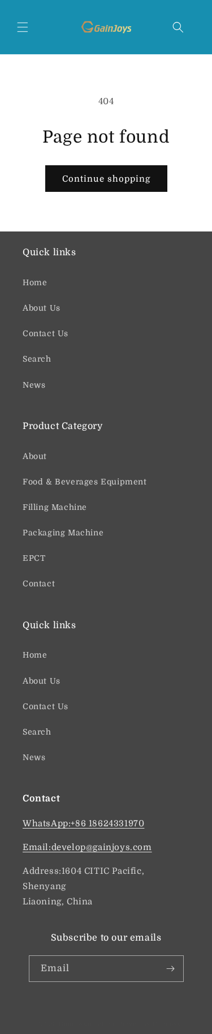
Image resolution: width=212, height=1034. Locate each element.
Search (37, 358)
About (35, 456)
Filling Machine (55, 507)
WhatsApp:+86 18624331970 (83, 823)
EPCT (34, 558)
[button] (22, 27)
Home (35, 282)
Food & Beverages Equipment (85, 481)
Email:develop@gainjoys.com (87, 847)
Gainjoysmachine (87, 1024)
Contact (39, 583)
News (34, 384)
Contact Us (45, 333)
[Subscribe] (170, 968)
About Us (41, 307)
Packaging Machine (63, 532)
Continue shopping (106, 179)
